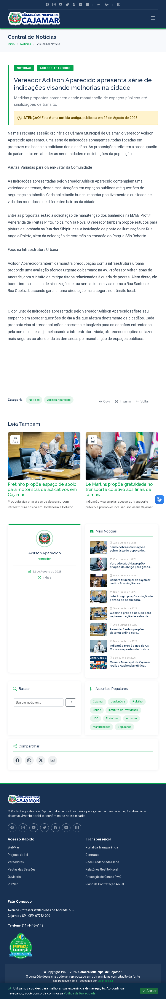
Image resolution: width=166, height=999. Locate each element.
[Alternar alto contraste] (119, 4)
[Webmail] (80, 4)
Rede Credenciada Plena (102, 862)
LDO (95, 718)
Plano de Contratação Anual (105, 884)
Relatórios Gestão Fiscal (102, 869)
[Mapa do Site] (87, 4)
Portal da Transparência (102, 847)
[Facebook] (47, 4)
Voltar (144, 401)
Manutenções (101, 726)
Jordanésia (118, 701)
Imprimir (125, 401)
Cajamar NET (105, 980)
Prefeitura (112, 718)
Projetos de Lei (18, 854)
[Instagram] (54, 4)
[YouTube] (60, 4)
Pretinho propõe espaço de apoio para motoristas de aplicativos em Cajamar (42, 489)
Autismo (131, 718)
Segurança (124, 726)
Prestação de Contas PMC (103, 876)
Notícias (25, 44)
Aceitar (151, 991)
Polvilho (137, 701)
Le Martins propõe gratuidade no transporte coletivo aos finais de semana (119, 489)
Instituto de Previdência (124, 710)
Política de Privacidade (80, 993)
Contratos (92, 854)
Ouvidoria (14, 876)
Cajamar (98, 701)
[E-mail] (52, 760)
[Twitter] (67, 4)
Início (11, 44)
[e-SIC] (74, 4)
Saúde (97, 710)
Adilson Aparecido (55, 68)
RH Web (13, 884)
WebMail (13, 847)
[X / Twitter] (40, 760)
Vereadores (16, 862)
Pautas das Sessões (21, 869)
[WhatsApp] (29, 760)
